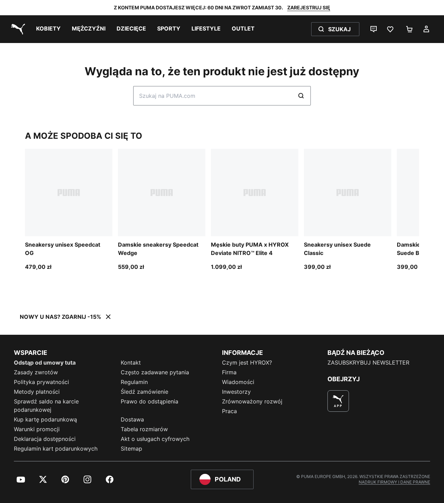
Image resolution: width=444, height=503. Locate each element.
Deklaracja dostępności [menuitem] (45, 438)
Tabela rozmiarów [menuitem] (144, 429)
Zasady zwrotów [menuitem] (36, 372)
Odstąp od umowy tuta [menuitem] (45, 362)
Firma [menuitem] (229, 372)
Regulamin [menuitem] (134, 381)
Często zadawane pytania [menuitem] (155, 372)
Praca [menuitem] (229, 411)
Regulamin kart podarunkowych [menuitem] (55, 448)
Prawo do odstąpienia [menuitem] (149, 401)
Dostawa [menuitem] (132, 419)
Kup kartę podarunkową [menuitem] (45, 419)
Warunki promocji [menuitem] (37, 429)
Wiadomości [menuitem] (238, 381)
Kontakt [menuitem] (131, 362)
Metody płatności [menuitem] (37, 391)
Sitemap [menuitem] (131, 448)
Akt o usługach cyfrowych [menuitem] (155, 438)
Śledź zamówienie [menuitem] (144, 391)
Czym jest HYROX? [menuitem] (247, 362)
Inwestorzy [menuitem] (236, 391)
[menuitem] (48, 29)
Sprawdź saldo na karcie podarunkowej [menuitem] (46, 405)
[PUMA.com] (16, 29)
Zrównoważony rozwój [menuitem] (252, 401)
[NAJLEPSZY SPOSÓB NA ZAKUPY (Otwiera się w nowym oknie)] (338, 401)
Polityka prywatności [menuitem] (41, 381)
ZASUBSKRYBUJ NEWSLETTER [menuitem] (368, 362)
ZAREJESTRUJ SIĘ (308, 7)
